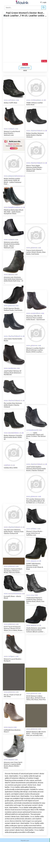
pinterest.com (25, 67)
